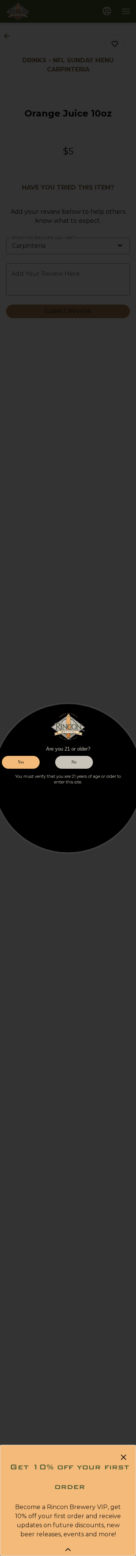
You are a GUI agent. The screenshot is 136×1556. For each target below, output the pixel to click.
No (74, 762)
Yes (21, 762)
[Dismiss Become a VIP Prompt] (123, 1457)
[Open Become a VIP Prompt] (68, 1549)
